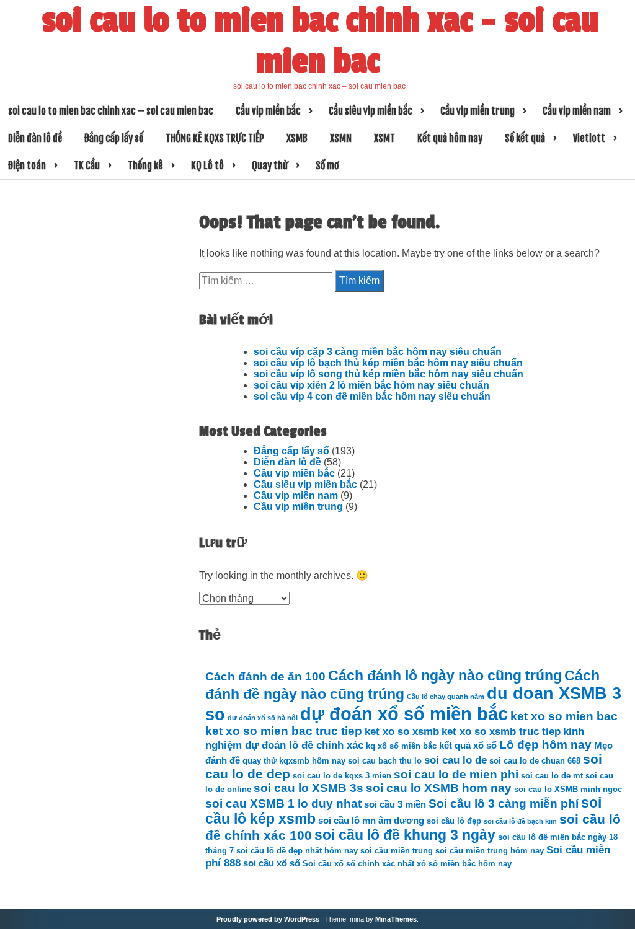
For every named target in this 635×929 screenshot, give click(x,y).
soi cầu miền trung (396, 850)
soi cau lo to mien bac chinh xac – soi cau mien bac (320, 41)
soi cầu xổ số (271, 863)
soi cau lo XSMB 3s (308, 788)
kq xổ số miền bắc (401, 746)
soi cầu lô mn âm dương (371, 820)
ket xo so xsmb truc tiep (501, 731)
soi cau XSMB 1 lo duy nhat (283, 803)
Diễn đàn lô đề (35, 138)
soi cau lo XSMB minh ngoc (568, 789)
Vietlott (589, 138)
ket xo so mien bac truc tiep (283, 730)
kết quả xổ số (468, 745)
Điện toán (27, 165)
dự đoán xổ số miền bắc (404, 713)
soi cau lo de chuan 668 (534, 760)
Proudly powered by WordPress (267, 919)
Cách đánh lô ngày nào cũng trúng (445, 676)
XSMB (297, 138)
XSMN (341, 138)
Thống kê (145, 165)
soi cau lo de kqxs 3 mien (342, 775)
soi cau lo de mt (552, 775)
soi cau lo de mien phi (456, 774)
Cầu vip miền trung (477, 111)
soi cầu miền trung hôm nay (489, 850)
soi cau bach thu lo (385, 760)
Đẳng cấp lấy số (113, 138)
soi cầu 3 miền (395, 804)
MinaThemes (396, 919)
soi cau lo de (455, 760)
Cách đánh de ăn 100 (265, 676)
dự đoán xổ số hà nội (263, 717)
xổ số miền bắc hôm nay (464, 863)
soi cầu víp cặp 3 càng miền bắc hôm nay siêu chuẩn (378, 351)
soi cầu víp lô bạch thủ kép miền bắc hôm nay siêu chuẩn (388, 363)
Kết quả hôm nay (449, 138)
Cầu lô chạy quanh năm (445, 696)
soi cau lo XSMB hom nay (439, 788)
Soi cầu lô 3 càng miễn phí (504, 803)
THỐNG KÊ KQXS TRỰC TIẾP (215, 138)
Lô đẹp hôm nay (545, 744)
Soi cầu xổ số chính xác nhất (358, 863)
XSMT (384, 138)
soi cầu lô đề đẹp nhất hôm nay (297, 850)
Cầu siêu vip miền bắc (370, 111)
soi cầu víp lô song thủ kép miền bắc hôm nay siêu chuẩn (388, 374)
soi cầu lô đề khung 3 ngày (404, 835)
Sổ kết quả (525, 138)
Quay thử (270, 165)
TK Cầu (87, 165)
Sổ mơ (327, 165)
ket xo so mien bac (564, 716)
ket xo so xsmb (402, 731)
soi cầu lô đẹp (454, 821)
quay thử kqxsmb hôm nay (293, 760)
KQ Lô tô (207, 165)
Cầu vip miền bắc (268, 111)
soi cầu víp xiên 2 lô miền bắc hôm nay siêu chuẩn (371, 385)
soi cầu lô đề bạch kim (520, 821)
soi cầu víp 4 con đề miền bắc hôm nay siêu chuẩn (372, 396)
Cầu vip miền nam (577, 111)
